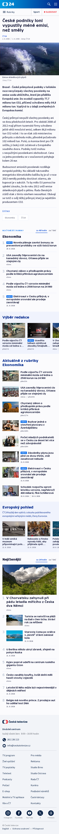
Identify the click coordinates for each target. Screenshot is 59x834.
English (5, 828)
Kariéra (34, 785)
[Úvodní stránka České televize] (15, 721)
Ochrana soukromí (20, 828)
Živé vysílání (8, 761)
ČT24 (4, 36)
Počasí (5, 785)
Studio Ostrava (38, 773)
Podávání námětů (40, 791)
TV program (8, 755)
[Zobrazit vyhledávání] (49, 4)
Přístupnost (38, 828)
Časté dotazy (37, 797)
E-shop (6, 791)
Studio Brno (37, 767)
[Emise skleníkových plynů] (29, 59)
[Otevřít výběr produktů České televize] (55, 4)
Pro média (36, 755)
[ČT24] (8, 4)
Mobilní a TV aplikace (13, 797)
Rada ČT (35, 779)
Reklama (35, 761)
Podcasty (7, 779)
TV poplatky (8, 767)
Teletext (6, 773)
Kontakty (36, 803)
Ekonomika (10, 217)
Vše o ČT (6, 803)
